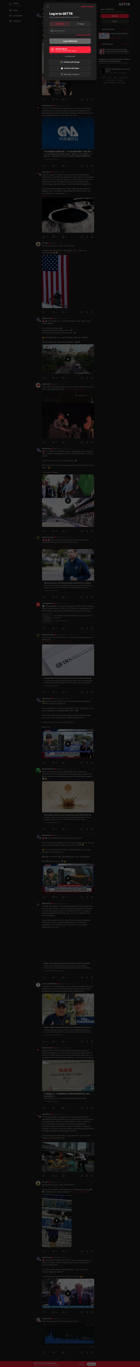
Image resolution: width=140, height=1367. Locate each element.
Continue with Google (72, 62)
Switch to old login (87, 6)
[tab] (60, 24)
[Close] (48, 6)
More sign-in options (71, 74)
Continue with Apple (71, 68)
